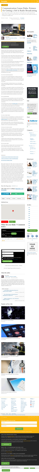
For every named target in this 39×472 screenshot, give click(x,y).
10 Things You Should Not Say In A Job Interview (35, 181)
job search (13, 198)
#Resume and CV (4, 393)
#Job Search (3, 321)
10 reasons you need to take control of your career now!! (35, 164)
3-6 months (31, 111)
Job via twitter (3, 406)
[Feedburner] (29, 126)
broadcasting (19, 198)
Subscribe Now (19, 428)
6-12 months (31, 109)
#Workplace (32, 153)
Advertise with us (23, 402)
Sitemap (22, 411)
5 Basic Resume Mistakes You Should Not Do (35, 173)
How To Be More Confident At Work (6, 160)
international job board (10, 436)
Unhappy (2, 240)
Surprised (20, 239)
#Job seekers (31, 145)
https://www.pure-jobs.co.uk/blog (10, 276)
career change (8, 198)
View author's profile (8, 39)
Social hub (22, 408)
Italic (4, 239)
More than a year (32, 107)
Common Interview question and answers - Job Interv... (14, 265)
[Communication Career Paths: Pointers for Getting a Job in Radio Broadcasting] (13, 30)
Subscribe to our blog (6, 470)
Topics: (3, 198)
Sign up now (13, 402)
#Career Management (4, 357)
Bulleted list (10, 239)
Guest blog (22, 410)
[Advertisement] (33, 24)
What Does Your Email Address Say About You (9, 392)
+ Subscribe (5, 46)
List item (13, 239)
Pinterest (34, 238)
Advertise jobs (13, 403)
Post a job (12, 455)
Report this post (4, 221)
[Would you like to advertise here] (32, 246)
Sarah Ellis (29, 42)
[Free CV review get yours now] (12, 193)
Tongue (22, 239)
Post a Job (5, 463)
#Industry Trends (32, 141)
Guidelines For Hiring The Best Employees (35, 58)
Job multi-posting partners (14, 408)
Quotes (14, 239)
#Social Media (3, 339)
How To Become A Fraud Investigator (7, 320)
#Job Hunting (29, 167)
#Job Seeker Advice (33, 148)
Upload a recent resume (26, 440)
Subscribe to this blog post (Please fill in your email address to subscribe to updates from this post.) (12, 258)
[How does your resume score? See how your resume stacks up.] (32, 68)
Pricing (12, 406)
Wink (4, 240)
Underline (5, 239)
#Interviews (32, 151)
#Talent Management (33, 135)
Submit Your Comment (7, 261)
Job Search (3, 403)
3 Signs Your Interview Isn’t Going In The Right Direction (9, 158)
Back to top (5, 417)
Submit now (30, 76)
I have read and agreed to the (10, 259)
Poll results (3, 407)
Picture (8, 239)
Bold (2, 239)
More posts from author (14, 277)
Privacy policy (23, 406)
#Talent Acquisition (33, 143)
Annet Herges (6, 275)
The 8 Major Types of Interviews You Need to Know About (35, 188)
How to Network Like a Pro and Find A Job (35, 196)
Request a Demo (13, 411)
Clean (16, 239)
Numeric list (11, 239)
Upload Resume (6, 444)
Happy (17, 239)
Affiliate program (23, 403)
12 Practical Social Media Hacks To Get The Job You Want (10, 338)
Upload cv (3, 402)
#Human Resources (33, 134)
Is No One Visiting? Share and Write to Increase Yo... (12, 268)
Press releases (23, 407)
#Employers (31, 132)
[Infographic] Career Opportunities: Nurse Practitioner (10, 374)
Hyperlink (7, 239)
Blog (2, 408)
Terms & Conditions (15, 259)
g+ (32, 239)
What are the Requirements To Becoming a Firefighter (10, 356)
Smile (19, 239)
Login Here (14, 233)
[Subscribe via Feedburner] (32, 120)
